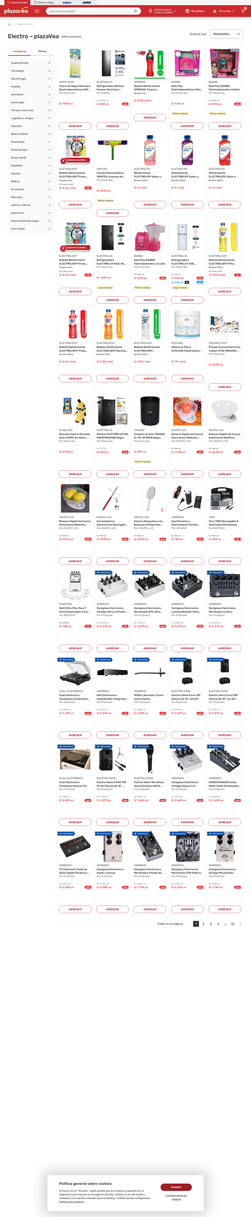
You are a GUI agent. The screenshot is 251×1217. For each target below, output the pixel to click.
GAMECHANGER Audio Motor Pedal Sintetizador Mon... (224, 784)
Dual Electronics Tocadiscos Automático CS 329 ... (73, 697)
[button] (136, 11)
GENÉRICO (177, 517)
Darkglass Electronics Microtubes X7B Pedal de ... (186, 871)
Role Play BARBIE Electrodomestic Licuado (149, 261)
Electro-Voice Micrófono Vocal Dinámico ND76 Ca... (149, 784)
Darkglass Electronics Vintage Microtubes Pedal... (222, 871)
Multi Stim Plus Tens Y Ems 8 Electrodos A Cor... (74, 610)
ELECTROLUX (104, 82)
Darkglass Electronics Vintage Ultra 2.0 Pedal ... (112, 610)
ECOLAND (177, 343)
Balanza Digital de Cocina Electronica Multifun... (224, 436)
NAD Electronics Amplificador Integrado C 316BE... (112, 697)
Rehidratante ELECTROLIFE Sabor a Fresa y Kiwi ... (147, 174)
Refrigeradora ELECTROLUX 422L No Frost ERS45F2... (110, 261)
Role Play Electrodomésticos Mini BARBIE (185, 88)
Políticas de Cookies (71, 1201)
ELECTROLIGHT (68, 168)
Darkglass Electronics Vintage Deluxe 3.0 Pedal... (184, 784)
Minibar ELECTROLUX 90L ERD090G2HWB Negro (112, 436)
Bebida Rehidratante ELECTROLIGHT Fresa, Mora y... (72, 261)
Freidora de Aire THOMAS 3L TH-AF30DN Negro (149, 436)
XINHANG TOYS (218, 343)
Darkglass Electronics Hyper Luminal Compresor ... (110, 871)
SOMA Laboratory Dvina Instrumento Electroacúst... (148, 697)
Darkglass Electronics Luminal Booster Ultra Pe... (185, 610)
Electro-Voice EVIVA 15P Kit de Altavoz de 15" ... (111, 784)
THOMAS (139, 430)
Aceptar (176, 1187)
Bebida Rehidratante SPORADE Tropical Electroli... (147, 88)
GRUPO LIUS (178, 430)
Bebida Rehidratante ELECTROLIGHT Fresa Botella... (72, 349)
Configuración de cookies (176, 1197)
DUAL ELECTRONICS (71, 691)
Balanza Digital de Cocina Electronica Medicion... (187, 436)
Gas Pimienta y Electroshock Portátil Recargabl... (184, 523)
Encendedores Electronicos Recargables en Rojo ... (112, 523)
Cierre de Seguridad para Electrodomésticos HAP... (74, 88)
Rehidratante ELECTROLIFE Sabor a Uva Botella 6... (184, 174)
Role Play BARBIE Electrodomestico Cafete (224, 88)
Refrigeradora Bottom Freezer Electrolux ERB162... (110, 88)
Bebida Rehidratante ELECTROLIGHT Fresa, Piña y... (72, 174)
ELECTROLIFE (142, 168)
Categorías (19, 51)
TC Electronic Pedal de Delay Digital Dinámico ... (74, 871)
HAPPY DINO (66, 82)
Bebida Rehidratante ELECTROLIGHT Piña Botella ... (222, 261)
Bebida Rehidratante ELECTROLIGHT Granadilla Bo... (147, 349)
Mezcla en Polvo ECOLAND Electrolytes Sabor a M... (185, 349)
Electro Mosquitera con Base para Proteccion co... (148, 523)
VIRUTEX (102, 168)
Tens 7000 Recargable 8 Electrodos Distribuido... (224, 523)
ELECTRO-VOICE (181, 691)
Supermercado (25, 24)
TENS (212, 517)
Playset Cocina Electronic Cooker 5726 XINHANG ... (225, 349)
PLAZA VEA (65, 430)
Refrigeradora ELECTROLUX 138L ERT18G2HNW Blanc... (184, 261)
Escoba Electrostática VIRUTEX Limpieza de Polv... (110, 174)
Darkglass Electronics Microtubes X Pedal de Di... (147, 871)
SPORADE (140, 82)
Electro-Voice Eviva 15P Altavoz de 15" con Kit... (185, 697)
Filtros (42, 51)
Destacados (221, 34)
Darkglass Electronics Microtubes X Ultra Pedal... (222, 610)
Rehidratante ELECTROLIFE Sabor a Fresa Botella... (222, 174)
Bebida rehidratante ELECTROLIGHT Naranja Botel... (111, 349)
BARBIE (175, 82)
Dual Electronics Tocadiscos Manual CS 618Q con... (72, 784)
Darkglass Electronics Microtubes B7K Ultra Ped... (147, 610)
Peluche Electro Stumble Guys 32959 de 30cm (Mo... (74, 436)
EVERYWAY (65, 604)
